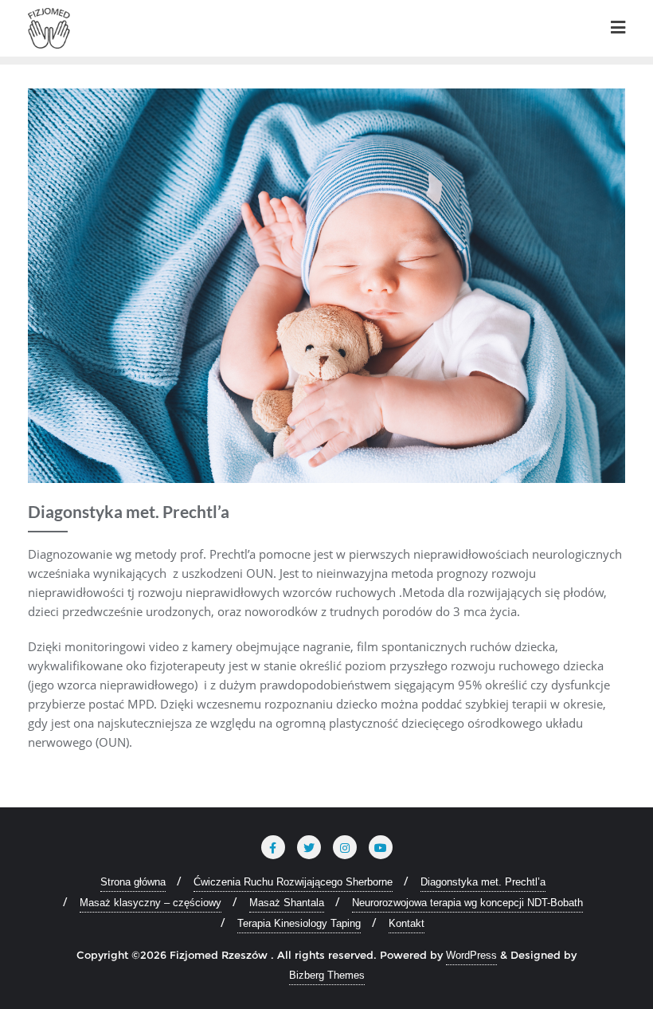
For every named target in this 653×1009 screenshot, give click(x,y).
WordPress (471, 955)
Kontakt (406, 923)
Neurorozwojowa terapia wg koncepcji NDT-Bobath (467, 903)
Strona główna (133, 882)
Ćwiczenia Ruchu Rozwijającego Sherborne (293, 882)
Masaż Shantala (286, 903)
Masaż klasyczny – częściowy (150, 903)
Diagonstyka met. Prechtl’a (482, 882)
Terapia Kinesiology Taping (299, 923)
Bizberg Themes (327, 975)
